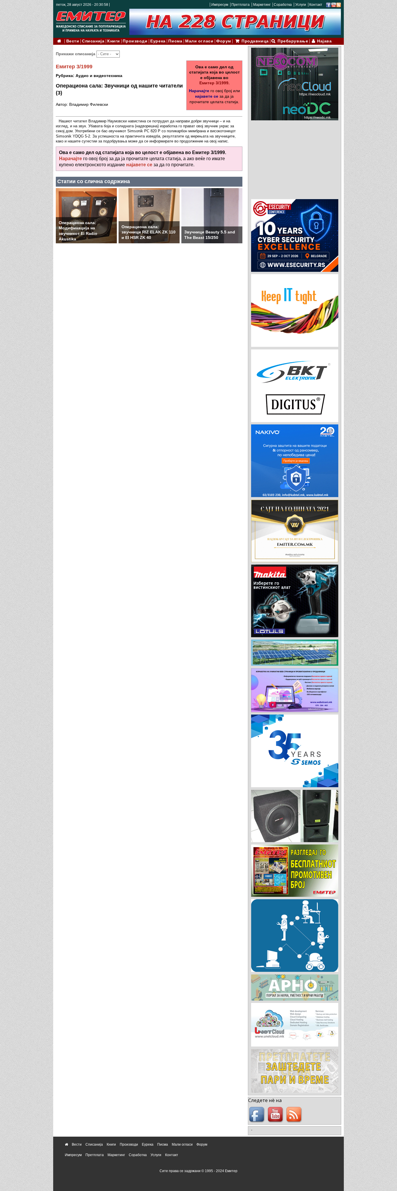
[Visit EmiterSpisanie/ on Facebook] (328, 5)
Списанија (93, 41)
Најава (324, 41)
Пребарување (293, 41)
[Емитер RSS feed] (294, 1115)
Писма (175, 41)
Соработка (283, 5)
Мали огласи (199, 41)
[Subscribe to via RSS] (338, 5)
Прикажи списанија (76, 53)
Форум (223, 41)
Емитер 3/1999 (74, 66)
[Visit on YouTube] (333, 5)
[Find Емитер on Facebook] (257, 1115)
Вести (72, 41)
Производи (135, 41)
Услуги (300, 5)
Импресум (219, 5)
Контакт (315, 5)
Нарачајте (199, 90)
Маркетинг (262, 5)
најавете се (206, 96)
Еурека (157, 41)
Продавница (255, 41)
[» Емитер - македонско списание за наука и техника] (91, 20)
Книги (113, 41)
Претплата (240, 5)
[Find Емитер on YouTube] (276, 1115)
